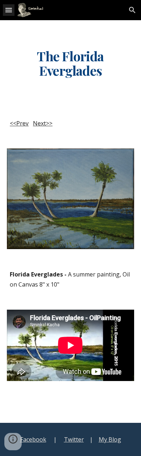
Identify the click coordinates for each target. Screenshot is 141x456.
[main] (70, 63)
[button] (8, 10)
